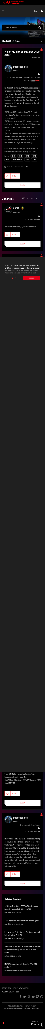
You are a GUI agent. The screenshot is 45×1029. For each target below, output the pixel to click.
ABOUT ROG (6, 988)
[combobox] (22, 28)
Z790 (34, 160)
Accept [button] (31, 278)
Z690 (27, 160)
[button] (7, 176)
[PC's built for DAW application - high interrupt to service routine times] (41, 198)
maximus (17, 167)
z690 (26, 167)
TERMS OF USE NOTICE (15, 1006)
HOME (15, 988)
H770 (34, 156)
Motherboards (17, 160)
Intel (7, 160)
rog (22, 167)
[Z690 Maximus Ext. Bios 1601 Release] (36, 198)
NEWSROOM (23, 988)
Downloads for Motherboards (15, 970)
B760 (20, 156)
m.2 (12, 167)
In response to (31, 825)
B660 (13, 156)
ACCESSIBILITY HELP (10, 992)
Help (35, 11)
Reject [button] (13, 278)
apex (8, 167)
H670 (27, 156)
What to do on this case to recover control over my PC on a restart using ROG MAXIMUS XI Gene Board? (22, 950)
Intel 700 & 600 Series (11, 41)
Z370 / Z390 (10, 956)
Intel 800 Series (11, 913)
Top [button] (3, 1023)
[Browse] (4, 11)
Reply (22, 185)
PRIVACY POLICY (30, 1006)
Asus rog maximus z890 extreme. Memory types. (21, 921)
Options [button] (41, 41)
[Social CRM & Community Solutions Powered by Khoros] (36, 1024)
